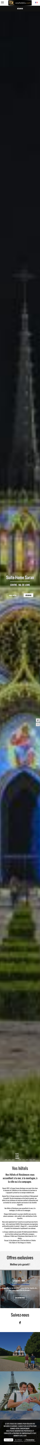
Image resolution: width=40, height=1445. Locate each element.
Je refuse (18, 1440)
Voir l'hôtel (12, 595)
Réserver (20, 9)
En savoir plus (20, 1298)
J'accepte (8, 1440)
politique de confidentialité (22, 1433)
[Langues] (36, 2)
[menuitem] (38, 720)
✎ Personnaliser (29, 1440)
